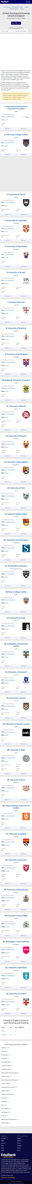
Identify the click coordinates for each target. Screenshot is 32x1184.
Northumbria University (16, 566)
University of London (16, 994)
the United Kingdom (9, 116)
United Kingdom (14, 8)
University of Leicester (16, 860)
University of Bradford (16, 328)
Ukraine (19, 1145)
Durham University (16, 302)
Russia (18, 1150)
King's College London (16, 592)
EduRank (23, 18)
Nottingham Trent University (16, 942)
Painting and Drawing (17, 7)
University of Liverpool (16, 672)
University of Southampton (16, 540)
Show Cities (15, 23)
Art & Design (7, 7)
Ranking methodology (8, 1177)
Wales (3, 1031)
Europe (26, 7)
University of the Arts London (16, 724)
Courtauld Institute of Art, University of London (16, 107)
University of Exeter (16, 698)
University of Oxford (16, 194)
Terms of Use (11, 1183)
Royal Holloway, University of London (16, 807)
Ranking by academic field (16, 28)
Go (29, 31)
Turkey (19, 1148)
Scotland (4, 1034)
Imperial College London (16, 514)
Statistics (7, 128)
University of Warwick (16, 436)
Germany (19, 1140)
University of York (16, 488)
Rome (2, 1148)
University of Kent (16, 780)
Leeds (2, 1150)
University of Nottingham (16, 354)
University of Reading (16, 834)
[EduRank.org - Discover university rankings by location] (5, 1)
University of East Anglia (16, 915)
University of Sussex (16, 272)
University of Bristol (16, 406)
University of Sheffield (16, 967)
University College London (16, 134)
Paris (2, 1145)
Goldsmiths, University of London (16, 645)
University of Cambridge (16, 220)
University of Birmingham (16, 462)
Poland (19, 1143)
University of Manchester (16, 246)
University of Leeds (16, 618)
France (19, 1138)
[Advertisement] (16, 52)
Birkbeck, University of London (16, 380)
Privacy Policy (20, 1183)
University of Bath (16, 750)
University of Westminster (16, 890)
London (3, 1143)
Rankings (23, 128)
